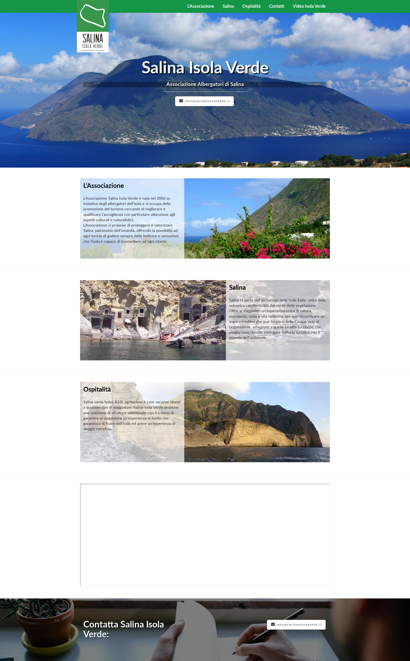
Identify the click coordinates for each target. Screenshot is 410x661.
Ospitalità (251, 6)
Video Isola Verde (309, 6)
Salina (228, 6)
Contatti (276, 6)
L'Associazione (200, 6)
